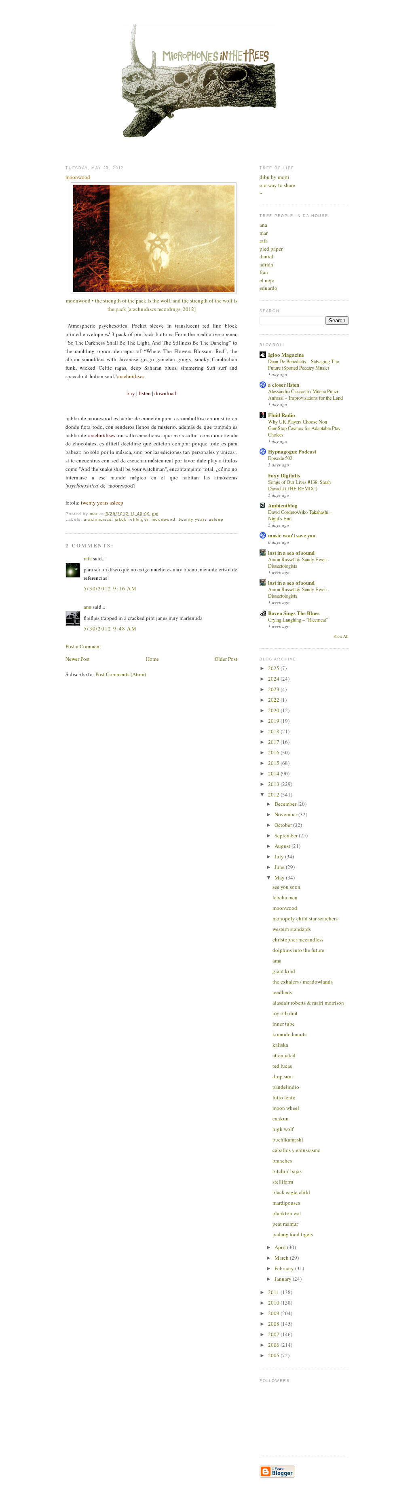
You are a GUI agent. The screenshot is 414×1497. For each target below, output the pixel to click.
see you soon (286, 886)
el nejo (267, 280)
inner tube (283, 1023)
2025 (274, 668)
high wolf (283, 1129)
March (282, 1257)
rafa (88, 558)
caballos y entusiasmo (296, 1150)
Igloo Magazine (286, 354)
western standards (291, 929)
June (280, 867)
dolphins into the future (298, 950)
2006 (274, 1344)
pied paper (271, 248)
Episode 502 (280, 458)
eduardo (268, 288)
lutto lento (284, 1097)
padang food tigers (292, 1234)
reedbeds (282, 992)
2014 (274, 773)
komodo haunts (289, 1034)
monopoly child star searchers (305, 918)
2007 (274, 1334)
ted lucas (282, 1065)
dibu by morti (274, 177)
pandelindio (285, 1086)
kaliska (280, 1044)
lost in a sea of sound (291, 552)
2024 (274, 678)
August (283, 846)
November (286, 814)
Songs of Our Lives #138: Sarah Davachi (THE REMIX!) (299, 485)
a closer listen (283, 384)
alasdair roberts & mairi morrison (308, 1002)
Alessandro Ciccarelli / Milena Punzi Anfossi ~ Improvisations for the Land (305, 394)
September (287, 835)
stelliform (282, 1181)
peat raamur (285, 1223)
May (280, 877)
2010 (274, 1302)
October (284, 824)
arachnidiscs (130, 376)
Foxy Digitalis (284, 475)
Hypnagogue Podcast (292, 451)
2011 (274, 1292)
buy (131, 393)
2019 (274, 720)
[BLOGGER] (277, 1476)
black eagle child (291, 1192)
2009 (274, 1313)
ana (87, 606)
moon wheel (285, 1108)
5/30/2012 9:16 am (110, 588)
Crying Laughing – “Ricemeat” (298, 619)
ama (276, 960)
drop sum (282, 1076)
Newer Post (77, 658)
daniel (266, 256)
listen (145, 393)
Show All (341, 636)
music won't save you (291, 535)
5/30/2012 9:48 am (110, 628)
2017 (274, 741)
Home (152, 658)
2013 (274, 784)
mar (264, 232)
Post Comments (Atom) (120, 674)
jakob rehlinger (131, 519)
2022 (274, 699)
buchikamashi (287, 1139)
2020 (274, 710)
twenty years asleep (201, 519)
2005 (274, 1355)
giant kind (283, 971)
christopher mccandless (297, 939)
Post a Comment (83, 646)
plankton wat (286, 1213)
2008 (274, 1323)
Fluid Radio (281, 415)
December (286, 803)
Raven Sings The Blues (293, 613)
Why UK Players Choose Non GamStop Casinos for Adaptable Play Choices (304, 428)
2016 (274, 752)
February (285, 1268)
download (165, 393)
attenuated (284, 1055)
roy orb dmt (285, 1013)
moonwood (163, 519)
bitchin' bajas (287, 1171)
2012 (274, 794)
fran (264, 272)
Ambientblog (283, 505)
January (284, 1278)
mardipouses (286, 1202)
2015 (274, 763)
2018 (274, 731)
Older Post (226, 658)
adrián (266, 264)
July (280, 856)
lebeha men (285, 897)
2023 (274, 689)
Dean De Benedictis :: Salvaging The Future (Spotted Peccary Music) (303, 364)
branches (282, 1160)
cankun (280, 1118)
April (281, 1247)
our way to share (277, 185)
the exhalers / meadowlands (302, 981)
